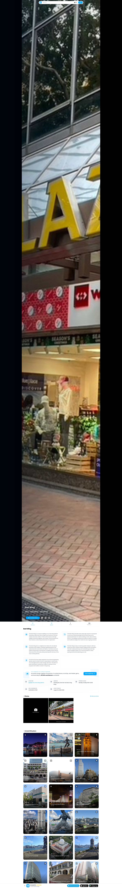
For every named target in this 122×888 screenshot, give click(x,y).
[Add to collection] (42, 617)
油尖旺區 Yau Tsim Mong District (36, 682)
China (27, 604)
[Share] (49, 617)
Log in (80, 2)
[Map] (45, 617)
